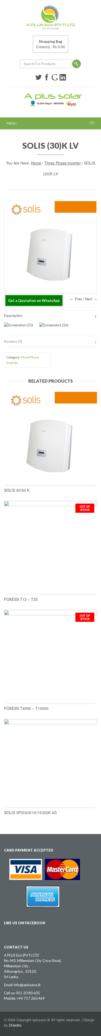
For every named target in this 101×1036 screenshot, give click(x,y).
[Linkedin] (63, 77)
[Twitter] (38, 77)
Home (36, 163)
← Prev (76, 298)
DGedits (15, 1025)
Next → (91, 298)
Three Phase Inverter (62, 163)
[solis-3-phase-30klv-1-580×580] (50, 247)
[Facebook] (47, 77)
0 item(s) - (50, 44)
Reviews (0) (13, 341)
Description (13, 315)
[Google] (55, 77)
